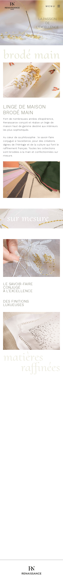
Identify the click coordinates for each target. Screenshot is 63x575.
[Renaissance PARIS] (12, 6)
